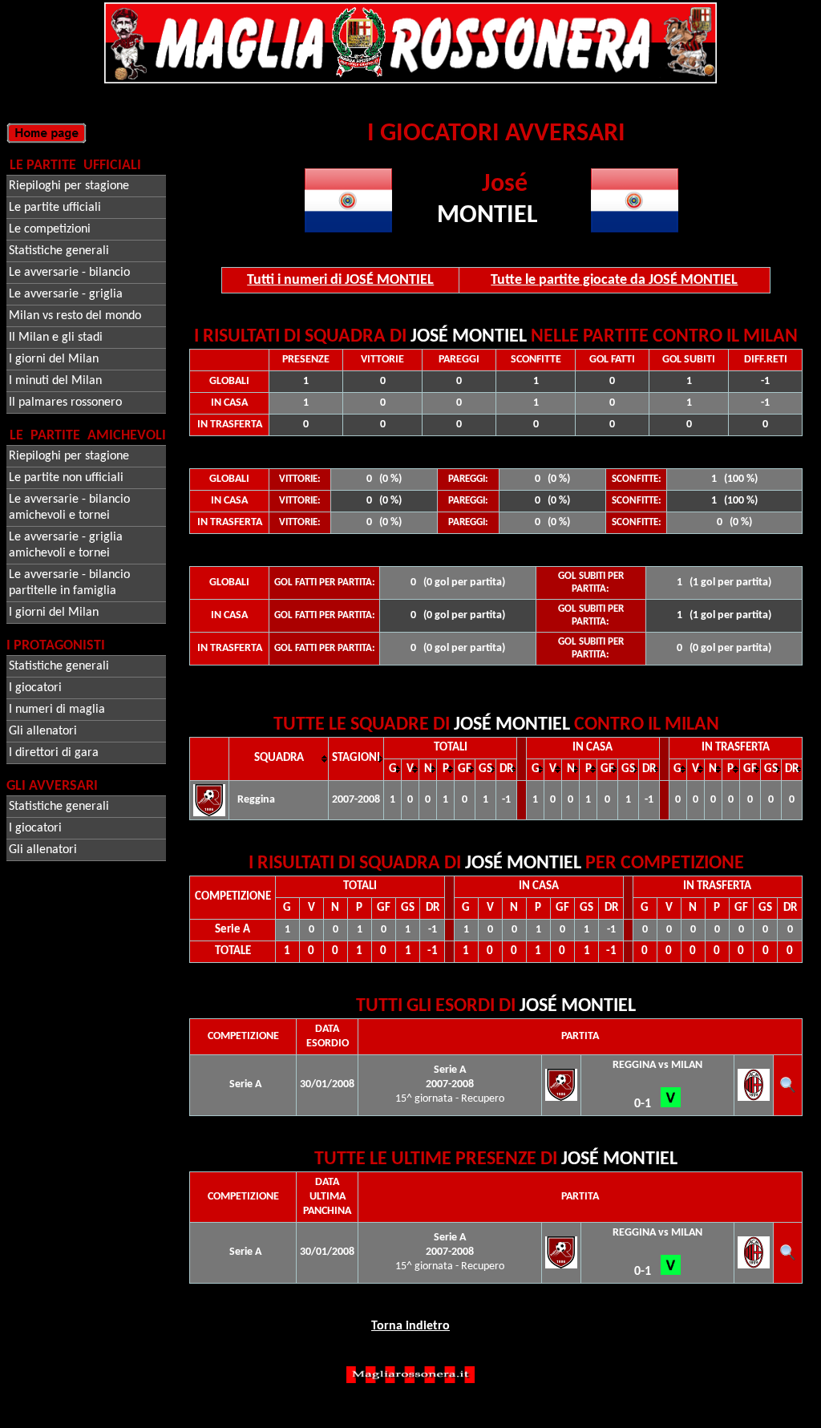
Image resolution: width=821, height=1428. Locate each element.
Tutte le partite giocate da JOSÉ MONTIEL (614, 280)
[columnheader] (279, 758)
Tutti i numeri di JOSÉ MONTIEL (340, 280)
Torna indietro (410, 1326)
